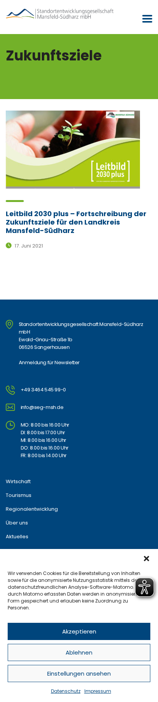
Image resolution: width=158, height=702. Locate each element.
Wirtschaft (18, 482)
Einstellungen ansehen (79, 673)
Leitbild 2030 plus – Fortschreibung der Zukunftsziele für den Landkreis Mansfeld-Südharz (76, 222)
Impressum (97, 691)
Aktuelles (17, 537)
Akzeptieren (79, 631)
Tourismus (18, 495)
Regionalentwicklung (32, 509)
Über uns (17, 523)
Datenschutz (66, 691)
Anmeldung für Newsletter (49, 362)
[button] (146, 558)
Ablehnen (79, 652)
